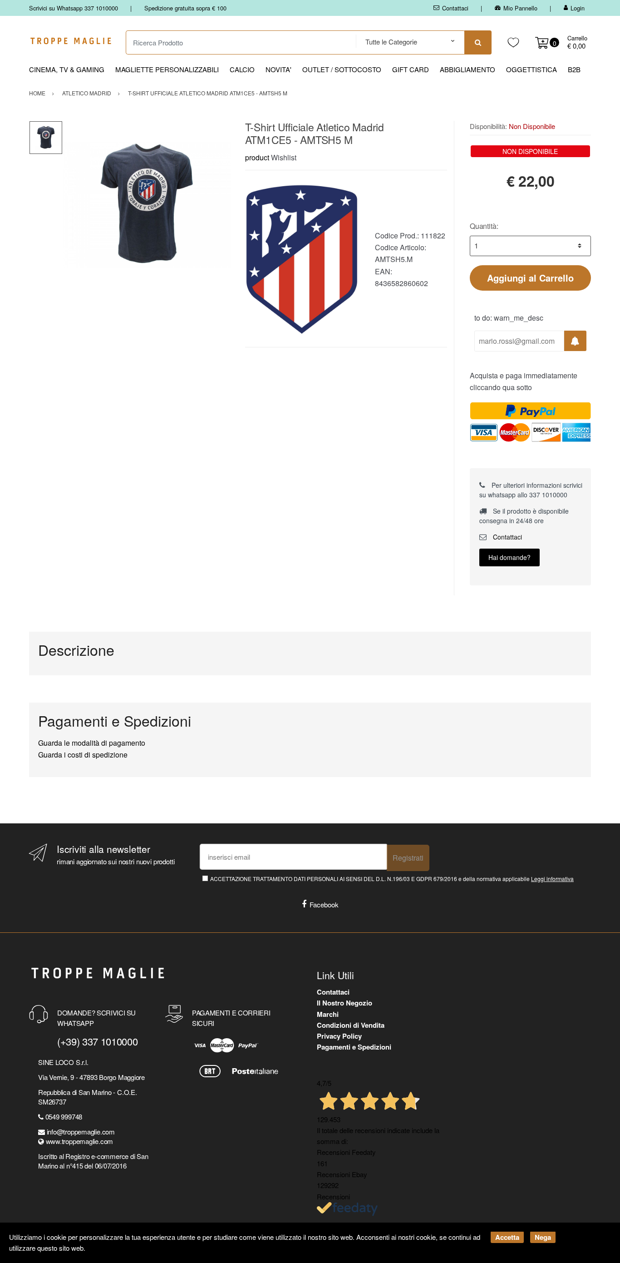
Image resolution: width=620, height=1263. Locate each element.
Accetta (507, 1237)
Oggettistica (531, 69)
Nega (543, 1237)
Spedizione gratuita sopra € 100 (185, 8)
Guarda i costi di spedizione (83, 754)
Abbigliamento (467, 69)
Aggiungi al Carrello (530, 277)
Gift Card (410, 69)
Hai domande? (509, 557)
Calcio (242, 69)
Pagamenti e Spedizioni (354, 1047)
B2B (574, 69)
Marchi (328, 1014)
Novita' (278, 69)
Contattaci (455, 8)
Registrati (408, 857)
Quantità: (484, 226)
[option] (147, 205)
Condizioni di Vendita (350, 1025)
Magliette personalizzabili (167, 69)
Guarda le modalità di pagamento (91, 743)
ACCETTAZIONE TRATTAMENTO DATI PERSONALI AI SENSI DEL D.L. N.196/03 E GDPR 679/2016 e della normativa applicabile (392, 878)
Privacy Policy (339, 1036)
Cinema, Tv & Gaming (66, 69)
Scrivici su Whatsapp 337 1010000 (73, 8)
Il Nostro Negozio (344, 1003)
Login (578, 8)
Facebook (324, 904)
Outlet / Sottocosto (341, 69)
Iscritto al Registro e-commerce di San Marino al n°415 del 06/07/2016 (93, 1160)
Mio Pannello (520, 8)
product (257, 157)
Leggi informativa (552, 878)
